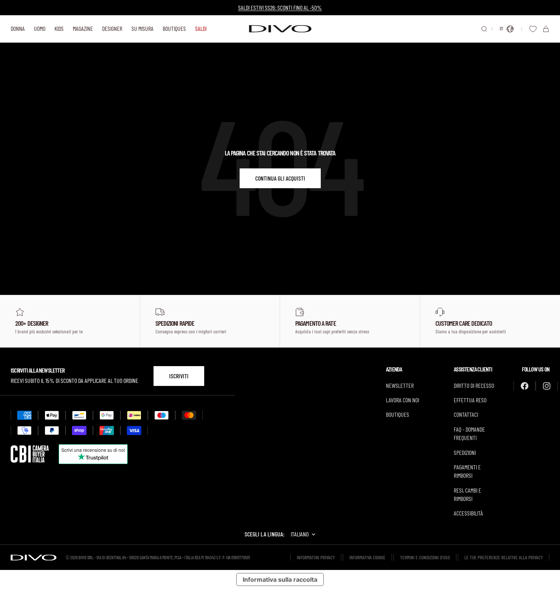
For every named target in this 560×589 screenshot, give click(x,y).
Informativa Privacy (316, 557)
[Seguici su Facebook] (524, 386)
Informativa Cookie (367, 557)
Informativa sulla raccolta (280, 579)
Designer (112, 28)
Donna (18, 28)
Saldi (200, 28)
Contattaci (466, 414)
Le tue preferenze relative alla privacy (503, 557)
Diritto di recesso (474, 385)
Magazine (83, 28)
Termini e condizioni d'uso (425, 557)
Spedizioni (465, 452)
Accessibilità (468, 513)
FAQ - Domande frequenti (469, 433)
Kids (59, 28)
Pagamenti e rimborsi (467, 471)
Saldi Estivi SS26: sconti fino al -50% (280, 7)
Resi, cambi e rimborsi (467, 494)
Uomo (39, 28)
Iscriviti (179, 375)
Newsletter (400, 385)
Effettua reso (470, 399)
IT (501, 29)
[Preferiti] (533, 29)
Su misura (142, 28)
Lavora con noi (402, 399)
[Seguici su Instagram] (546, 386)
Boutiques (174, 28)
